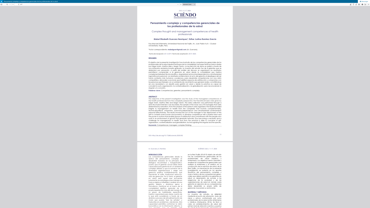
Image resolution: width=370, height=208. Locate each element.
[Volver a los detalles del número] (1, 1)
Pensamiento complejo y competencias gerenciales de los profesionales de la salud (31, 1)
